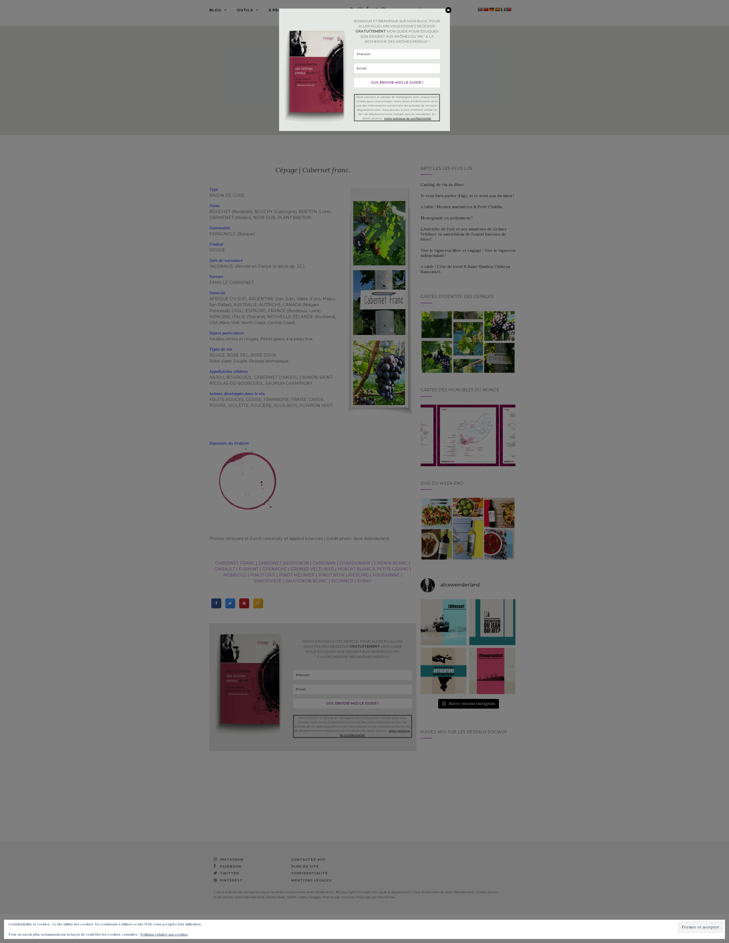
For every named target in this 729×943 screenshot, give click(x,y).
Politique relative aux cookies (164, 934)
